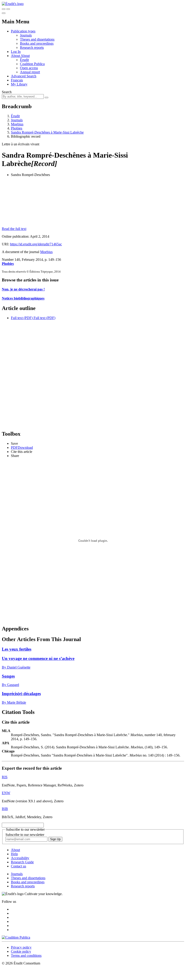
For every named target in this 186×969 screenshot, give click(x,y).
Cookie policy (21, 951)
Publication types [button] (23, 31)
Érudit (24, 60)
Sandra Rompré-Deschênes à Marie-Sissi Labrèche (47, 132)
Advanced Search (23, 76)
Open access (29, 68)
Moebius (17, 124)
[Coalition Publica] (16, 937)
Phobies (16, 128)
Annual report (30, 72)
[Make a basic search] (3, 9)
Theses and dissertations (37, 39)
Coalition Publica (32, 64)
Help (14, 854)
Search (7, 92)
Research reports (32, 47)
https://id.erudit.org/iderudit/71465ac (36, 244)
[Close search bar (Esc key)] (8, 9)
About (25, 56)
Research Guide (22, 862)
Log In (16, 52)
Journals (26, 35)
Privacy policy (21, 947)
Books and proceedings (37, 43)
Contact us (18, 866)
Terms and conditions (26, 955)
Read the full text (14, 229)
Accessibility (20, 858)
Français (17, 80)
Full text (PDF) (22, 318)
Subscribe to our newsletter (24, 835)
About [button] (16, 56)
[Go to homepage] (13, 4)
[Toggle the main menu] (3, 13)
